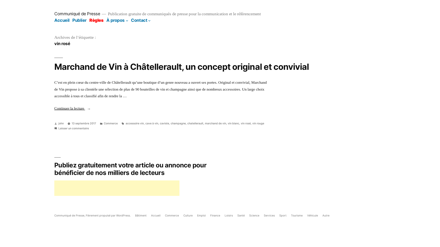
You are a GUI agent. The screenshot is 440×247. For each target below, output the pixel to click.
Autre (325, 215)
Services (269, 215)
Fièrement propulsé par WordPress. (108, 215)
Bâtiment (141, 215)
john (61, 123)
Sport (283, 215)
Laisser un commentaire (73, 128)
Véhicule (312, 215)
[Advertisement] (116, 188)
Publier (79, 20)
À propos (115, 20)
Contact (139, 20)
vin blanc (233, 123)
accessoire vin (135, 123)
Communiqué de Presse (77, 13)
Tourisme (297, 215)
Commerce (111, 123)
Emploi (201, 215)
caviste (164, 123)
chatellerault (195, 123)
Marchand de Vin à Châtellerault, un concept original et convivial (181, 67)
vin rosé (246, 123)
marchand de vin (215, 123)
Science (254, 215)
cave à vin (151, 123)
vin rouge (258, 123)
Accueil (62, 20)
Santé (241, 215)
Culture (188, 215)
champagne (178, 123)
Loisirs (229, 215)
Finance (215, 215)
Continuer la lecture (72, 108)
